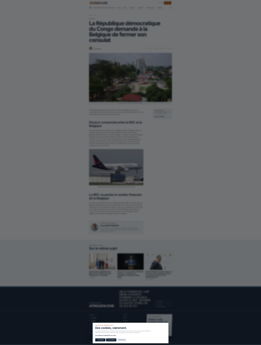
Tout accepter (111, 339)
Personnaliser (121, 339)
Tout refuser (100, 339)
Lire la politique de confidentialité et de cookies (105, 335)
